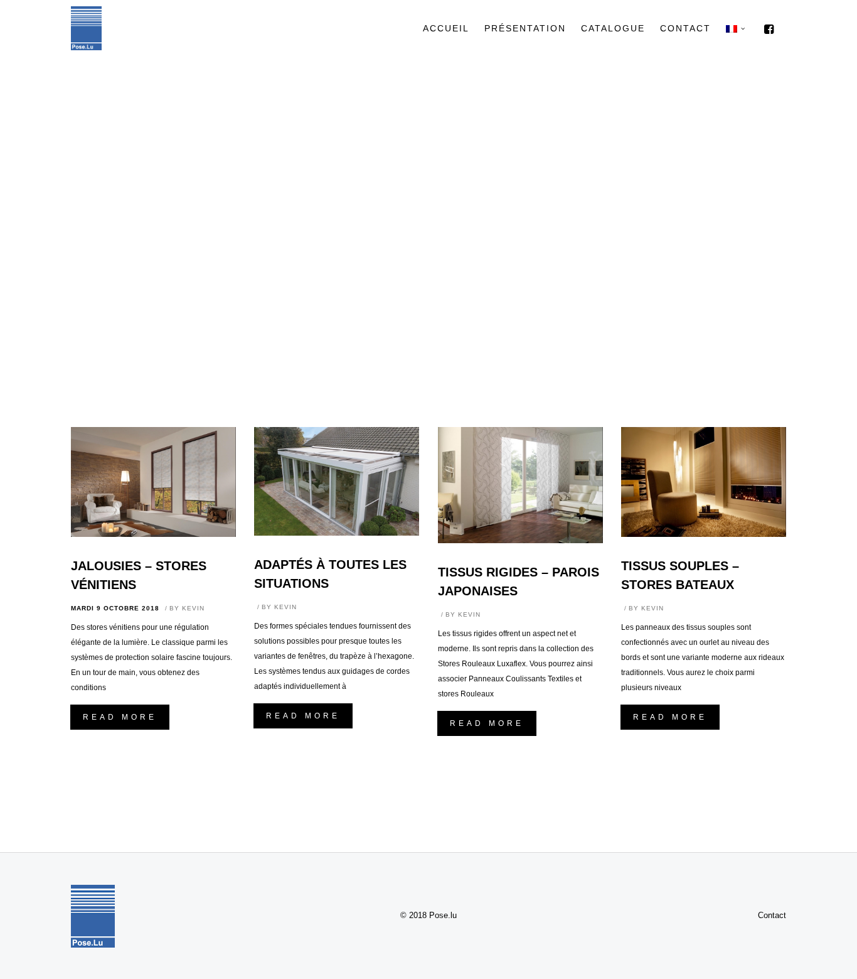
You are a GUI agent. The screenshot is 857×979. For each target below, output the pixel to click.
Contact (685, 28)
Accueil (446, 28)
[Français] (731, 28)
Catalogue (613, 28)
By (187, 608)
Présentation (525, 28)
